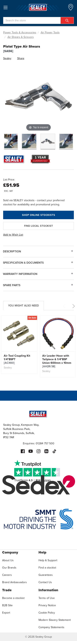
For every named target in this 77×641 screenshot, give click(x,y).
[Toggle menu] (5, 7)
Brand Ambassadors (14, 582)
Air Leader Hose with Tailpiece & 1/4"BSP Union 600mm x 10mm (56, 361)
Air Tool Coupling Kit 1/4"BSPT (17, 359)
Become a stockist (13, 598)
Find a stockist (47, 568)
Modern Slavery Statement (54, 620)
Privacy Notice (47, 605)
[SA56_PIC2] (48, 141)
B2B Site (7, 605)
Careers (7, 575)
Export (6, 613)
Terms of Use (46, 598)
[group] (19, 344)
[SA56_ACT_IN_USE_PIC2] (10, 141)
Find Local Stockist (38, 225)
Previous (65, 306)
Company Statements (51, 627)
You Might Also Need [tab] (23, 306)
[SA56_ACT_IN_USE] (29, 141)
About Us (8, 560)
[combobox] (38, 20)
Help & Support (47, 560)
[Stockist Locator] (70, 8)
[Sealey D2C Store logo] (38, 7)
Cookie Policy (46, 613)
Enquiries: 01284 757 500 (38, 443)
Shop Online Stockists (38, 215)
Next (73, 306)
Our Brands (9, 568)
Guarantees (45, 575)
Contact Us (45, 582)
